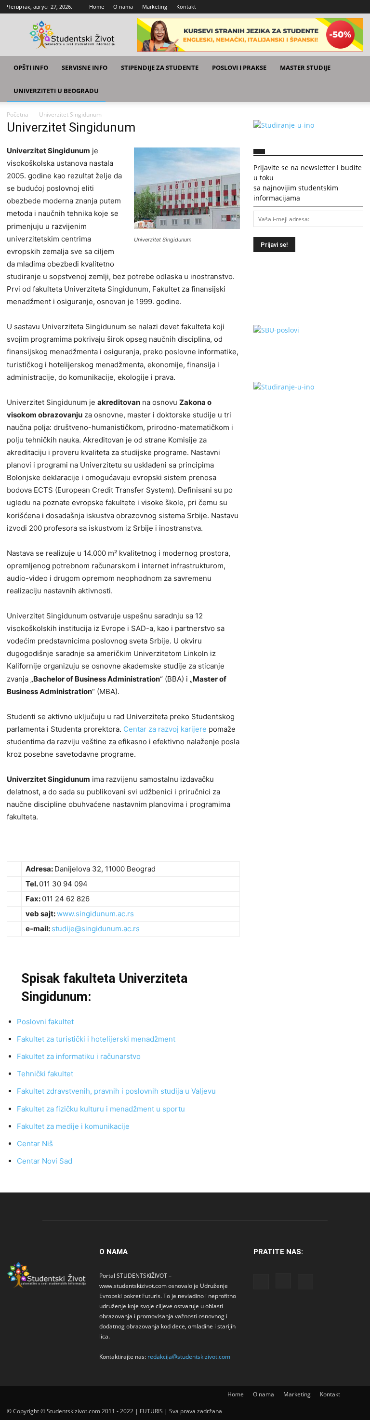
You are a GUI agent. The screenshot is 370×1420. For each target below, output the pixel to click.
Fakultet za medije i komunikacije (73, 1126)
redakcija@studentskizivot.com (188, 1357)
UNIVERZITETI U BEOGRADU (56, 90)
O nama (123, 6)
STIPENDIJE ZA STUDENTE (159, 67)
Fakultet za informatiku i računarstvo (79, 1056)
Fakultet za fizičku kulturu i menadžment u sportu (101, 1108)
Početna (17, 114)
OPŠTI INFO (30, 67)
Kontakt (186, 6)
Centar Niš (35, 1143)
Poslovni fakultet (45, 1021)
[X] (356, 6)
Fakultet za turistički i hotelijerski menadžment (96, 1039)
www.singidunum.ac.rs (95, 913)
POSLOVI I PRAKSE (239, 67)
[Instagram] (340, 6)
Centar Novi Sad (44, 1160)
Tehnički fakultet (45, 1073)
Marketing (154, 6)
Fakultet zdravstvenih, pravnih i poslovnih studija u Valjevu (116, 1091)
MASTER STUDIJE (305, 67)
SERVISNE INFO (84, 67)
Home (96, 6)
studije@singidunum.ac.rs (96, 928)
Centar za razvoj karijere (166, 729)
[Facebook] (324, 6)
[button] (351, 67)
